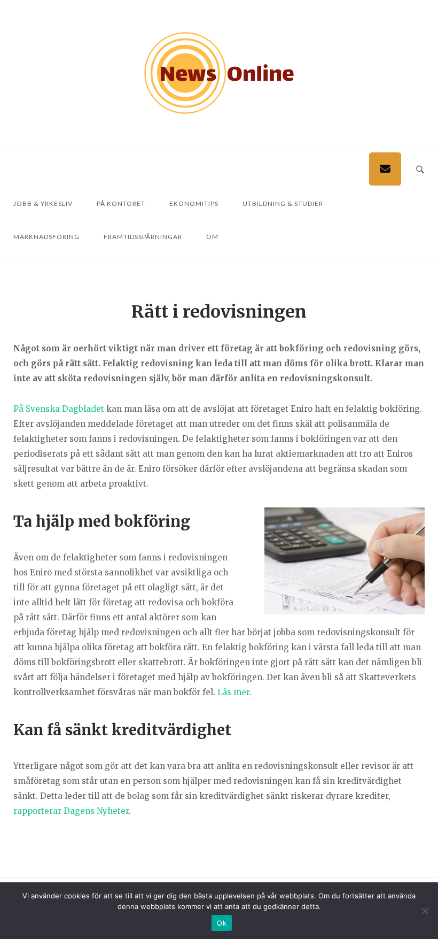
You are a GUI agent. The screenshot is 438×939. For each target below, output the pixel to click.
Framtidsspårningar (143, 237)
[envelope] (385, 169)
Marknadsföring (46, 237)
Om (212, 237)
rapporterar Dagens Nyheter (71, 811)
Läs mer (233, 692)
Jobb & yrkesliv (43, 203)
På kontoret (121, 203)
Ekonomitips (193, 203)
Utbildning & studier (283, 203)
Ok (221, 923)
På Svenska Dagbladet (58, 409)
